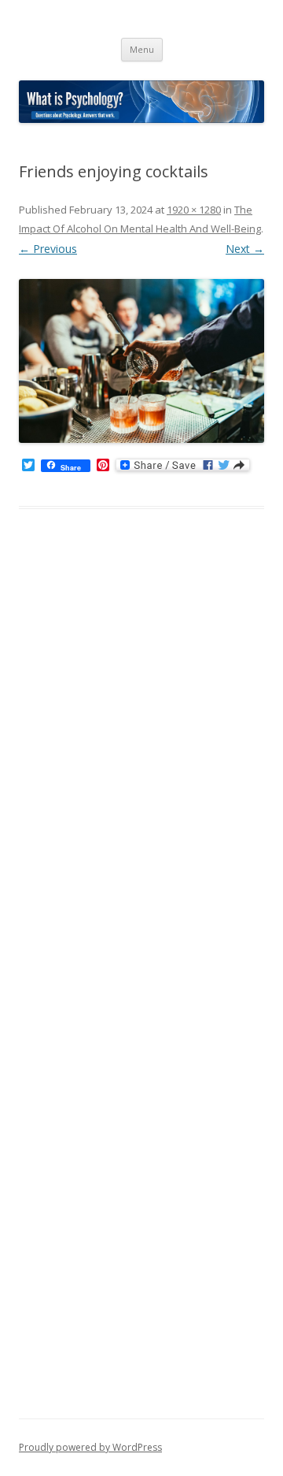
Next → (245, 248)
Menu (142, 49)
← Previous (48, 248)
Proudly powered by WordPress (90, 1447)
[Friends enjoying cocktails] (141, 361)
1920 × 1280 (194, 210)
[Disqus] (141, 774)
